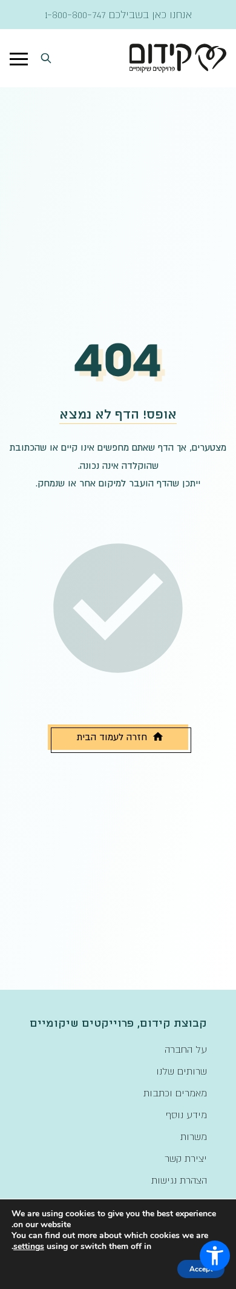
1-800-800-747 (75, 14)
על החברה (186, 1049)
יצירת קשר (186, 1158)
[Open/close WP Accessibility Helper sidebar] (215, 1256)
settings (28, 1246)
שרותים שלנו (181, 1070)
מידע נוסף (186, 1114)
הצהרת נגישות (179, 1180)
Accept (200, 1269)
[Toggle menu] (19, 58)
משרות (193, 1136)
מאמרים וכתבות (175, 1092)
